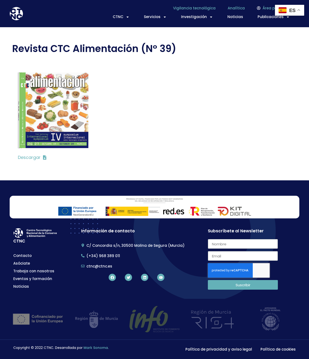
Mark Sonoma (96, 347)
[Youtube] (160, 277)
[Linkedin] (144, 277)
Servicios (152, 16)
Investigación (194, 16)
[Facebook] (112, 277)
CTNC (118, 16)
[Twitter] (128, 277)
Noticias (235, 16)
